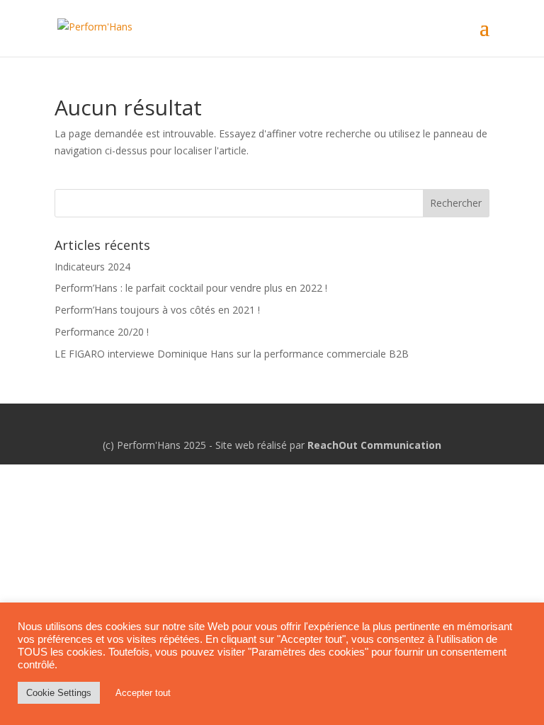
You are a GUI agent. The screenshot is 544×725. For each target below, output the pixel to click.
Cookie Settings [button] (58, 692)
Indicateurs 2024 (92, 266)
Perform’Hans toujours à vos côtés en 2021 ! (157, 309)
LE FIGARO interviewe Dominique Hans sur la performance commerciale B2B (232, 353)
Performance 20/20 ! (102, 331)
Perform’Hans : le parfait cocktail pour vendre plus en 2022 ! (191, 288)
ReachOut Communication (374, 445)
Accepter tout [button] (143, 692)
